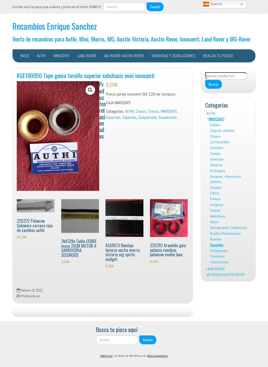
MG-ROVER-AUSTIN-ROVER (225, 274)
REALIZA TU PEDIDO (218, 55)
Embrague (217, 170)
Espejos (216, 187)
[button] (90, 90)
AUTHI (41, 55)
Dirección (217, 159)
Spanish (215, 4)
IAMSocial (106, 356)
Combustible (219, 142)
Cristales (216, 147)
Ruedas (215, 239)
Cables (215, 124)
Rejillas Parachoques (225, 233)
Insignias (217, 204)
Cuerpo (215, 153)
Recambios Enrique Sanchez (54, 26)
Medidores (217, 216)
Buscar (214, 84)
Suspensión (219, 250)
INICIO (24, 55)
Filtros (214, 193)
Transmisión (219, 262)
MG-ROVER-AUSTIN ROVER (124, 55)
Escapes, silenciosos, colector (226, 179)
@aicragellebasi (157, 356)
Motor (214, 222)
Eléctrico (216, 165)
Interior (215, 210)
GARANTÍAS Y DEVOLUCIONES (173, 55)
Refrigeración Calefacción (228, 227)
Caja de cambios (222, 130)
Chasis (215, 136)
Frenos (215, 199)
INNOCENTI (61, 55)
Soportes (217, 244)
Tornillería (217, 256)
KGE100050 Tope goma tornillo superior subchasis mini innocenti (86, 75)
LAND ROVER (86, 55)
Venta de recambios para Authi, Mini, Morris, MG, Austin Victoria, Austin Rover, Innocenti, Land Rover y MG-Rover (131, 38)
